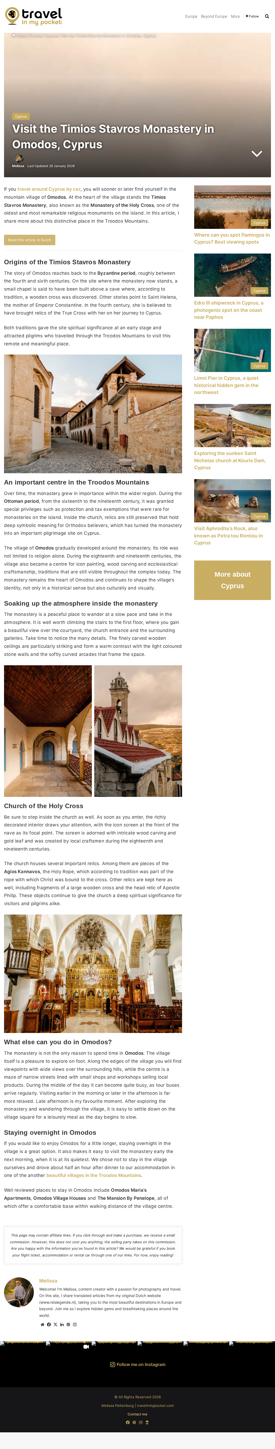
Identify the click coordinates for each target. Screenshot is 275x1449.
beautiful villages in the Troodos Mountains (93, 1175)
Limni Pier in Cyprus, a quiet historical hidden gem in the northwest (226, 385)
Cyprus (51, 35)
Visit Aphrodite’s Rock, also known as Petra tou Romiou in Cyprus (228, 535)
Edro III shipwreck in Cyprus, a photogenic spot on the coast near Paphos (228, 310)
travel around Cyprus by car (48, 189)
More (235, 16)
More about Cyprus (233, 580)
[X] (55, 1324)
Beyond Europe (214, 16)
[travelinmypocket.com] (40, 16)
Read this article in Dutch (29, 240)
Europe (191, 16)
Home (21, 35)
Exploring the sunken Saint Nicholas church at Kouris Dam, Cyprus (230, 460)
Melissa (18, 166)
